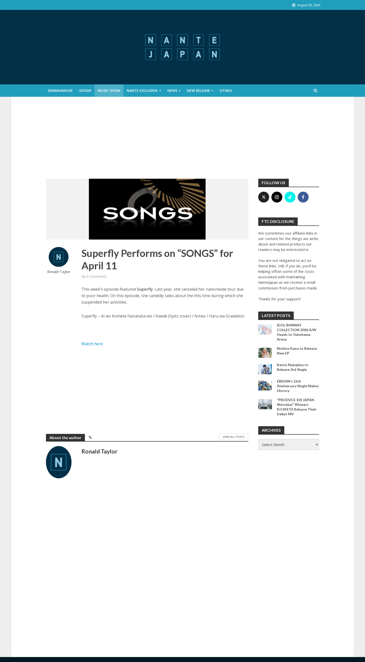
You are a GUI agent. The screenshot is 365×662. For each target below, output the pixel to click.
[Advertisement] (182, 141)
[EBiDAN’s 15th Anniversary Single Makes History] (265, 385)
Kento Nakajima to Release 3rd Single (292, 367)
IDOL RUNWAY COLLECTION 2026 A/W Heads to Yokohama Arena (296, 332)
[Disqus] (147, 562)
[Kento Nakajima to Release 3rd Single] (265, 368)
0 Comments (96, 276)
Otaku (226, 90)
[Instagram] (276, 197)
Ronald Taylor (58, 271)
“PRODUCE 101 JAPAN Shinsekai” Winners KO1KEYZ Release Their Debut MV (297, 407)
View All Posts (233, 437)
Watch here (92, 344)
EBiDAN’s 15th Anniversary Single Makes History (298, 386)
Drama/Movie (60, 90)
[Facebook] (303, 197)
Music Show (109, 90)
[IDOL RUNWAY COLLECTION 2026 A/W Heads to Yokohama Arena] (265, 328)
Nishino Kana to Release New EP (297, 350)
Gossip (85, 90)
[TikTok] (290, 197)
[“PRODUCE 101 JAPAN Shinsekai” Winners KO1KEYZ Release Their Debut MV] (265, 403)
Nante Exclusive (142, 90)
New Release (198, 90)
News (172, 90)
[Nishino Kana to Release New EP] (265, 352)
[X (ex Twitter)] (263, 197)
